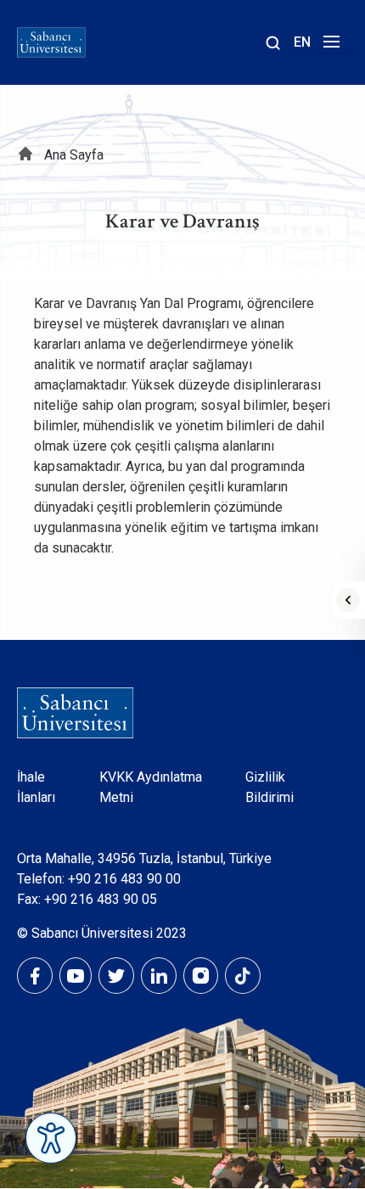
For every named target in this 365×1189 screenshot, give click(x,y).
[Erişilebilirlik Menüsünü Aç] (50, 1138)
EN (302, 42)
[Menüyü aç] (329, 46)
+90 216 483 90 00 (124, 879)
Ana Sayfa (74, 155)
